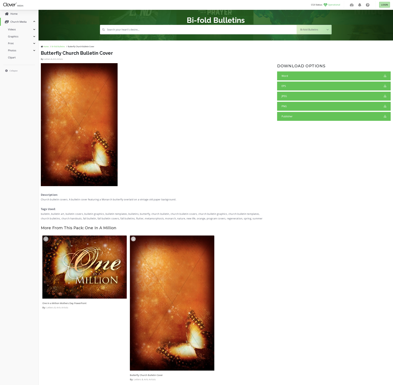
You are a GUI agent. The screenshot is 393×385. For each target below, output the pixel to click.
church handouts (71, 218)
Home (46, 46)
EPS (284, 86)
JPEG (284, 96)
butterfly (145, 214)
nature (181, 218)
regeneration (234, 218)
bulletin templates (116, 214)
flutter (140, 218)
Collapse (14, 70)
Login (384, 4)
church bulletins (50, 218)
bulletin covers (74, 214)
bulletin (45, 214)
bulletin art (57, 214)
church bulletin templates (243, 214)
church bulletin (160, 214)
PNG (284, 106)
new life (191, 218)
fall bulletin (89, 218)
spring (247, 218)
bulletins (133, 214)
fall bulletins (127, 218)
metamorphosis (154, 218)
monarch (170, 218)
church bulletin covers (184, 214)
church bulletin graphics (212, 214)
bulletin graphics (94, 214)
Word (285, 76)
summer (258, 218)
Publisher (287, 116)
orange (201, 218)
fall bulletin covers (108, 218)
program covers (216, 218)
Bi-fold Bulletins (58, 46)
